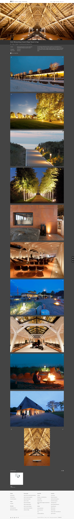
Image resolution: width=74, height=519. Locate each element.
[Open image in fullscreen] (37, 74)
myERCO (54, 1)
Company (38, 495)
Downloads (57, 1)
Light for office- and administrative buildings (30, 495)
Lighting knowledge (26, 509)
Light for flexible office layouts (55, 504)
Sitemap (45, 517)
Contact (51, 1)
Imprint (48, 517)
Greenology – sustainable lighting (41, 497)
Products (16, 1)
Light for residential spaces (27, 504)
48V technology (53, 509)
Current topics (53, 495)
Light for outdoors (26, 500)
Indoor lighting (12, 495)
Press (38, 511)
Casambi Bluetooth (53, 506)
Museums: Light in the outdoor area (56, 511)
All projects (11, 503)
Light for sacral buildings (27, 502)
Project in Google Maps (15, 53)
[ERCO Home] (12, 1)
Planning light (24, 1)
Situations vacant (39, 500)
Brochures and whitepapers (13, 509)
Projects (20, 1)
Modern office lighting (54, 497)
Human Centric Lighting (54, 500)
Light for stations (53, 513)
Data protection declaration (53, 517)
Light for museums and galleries (28, 497)
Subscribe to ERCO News (40, 513)
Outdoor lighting (12, 497)
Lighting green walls (53, 502)
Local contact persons (40, 508)
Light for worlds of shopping (27, 506)
